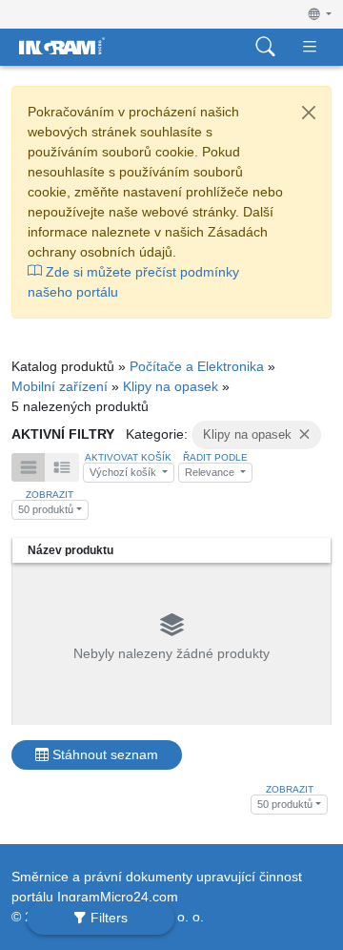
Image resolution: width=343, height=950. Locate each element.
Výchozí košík (124, 472)
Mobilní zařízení (59, 386)
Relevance (211, 472)
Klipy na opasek (170, 386)
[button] (320, 14)
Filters (107, 917)
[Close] (309, 112)
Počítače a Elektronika (197, 366)
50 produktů (45, 509)
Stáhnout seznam (103, 754)
